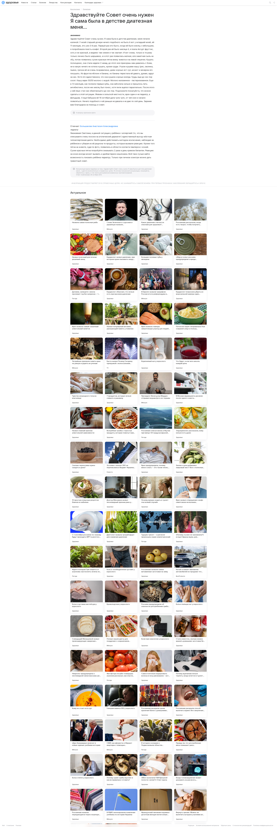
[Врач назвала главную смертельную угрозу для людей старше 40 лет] (156, 319)
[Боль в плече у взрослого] (86, 770)
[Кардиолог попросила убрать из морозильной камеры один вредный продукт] (190, 284)
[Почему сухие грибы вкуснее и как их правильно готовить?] (121, 770)
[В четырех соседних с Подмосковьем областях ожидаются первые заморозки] (156, 735)
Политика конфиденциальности (263, 825)
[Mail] (3, 2)
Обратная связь (226, 825)
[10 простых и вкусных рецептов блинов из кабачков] (86, 492)
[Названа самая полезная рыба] (86, 215)
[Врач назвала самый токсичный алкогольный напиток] (86, 319)
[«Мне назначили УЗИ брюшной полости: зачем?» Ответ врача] (156, 770)
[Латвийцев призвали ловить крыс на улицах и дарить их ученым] (86, 354)
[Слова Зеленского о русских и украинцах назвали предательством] (121, 215)
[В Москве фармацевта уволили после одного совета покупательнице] (190, 388)
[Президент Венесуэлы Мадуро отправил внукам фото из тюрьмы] (156, 388)
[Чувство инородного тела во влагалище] (86, 388)
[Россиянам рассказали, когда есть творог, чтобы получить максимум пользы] (190, 215)
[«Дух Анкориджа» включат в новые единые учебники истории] (86, 735)
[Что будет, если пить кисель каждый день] (190, 354)
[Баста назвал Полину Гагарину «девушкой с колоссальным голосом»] (121, 354)
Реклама (18, 825)
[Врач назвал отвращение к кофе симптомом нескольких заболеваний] (190, 492)
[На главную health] (12, 2)
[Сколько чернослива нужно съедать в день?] (86, 458)
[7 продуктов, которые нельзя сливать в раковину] (121, 388)
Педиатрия (86, 9)
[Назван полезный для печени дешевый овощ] (86, 250)
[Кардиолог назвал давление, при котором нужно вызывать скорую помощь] (121, 250)
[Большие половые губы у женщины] (156, 250)
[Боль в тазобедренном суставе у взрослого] (121, 562)
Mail (3, 825)
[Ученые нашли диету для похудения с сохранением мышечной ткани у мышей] (121, 631)
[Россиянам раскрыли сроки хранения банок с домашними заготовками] (156, 701)
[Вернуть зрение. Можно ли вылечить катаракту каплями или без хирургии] (190, 805)
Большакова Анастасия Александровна (99, 126)
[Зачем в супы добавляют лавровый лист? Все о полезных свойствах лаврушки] (190, 458)
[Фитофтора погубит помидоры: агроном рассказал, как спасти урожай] (121, 666)
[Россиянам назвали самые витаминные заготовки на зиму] (156, 562)
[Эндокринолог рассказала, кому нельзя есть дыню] (190, 423)
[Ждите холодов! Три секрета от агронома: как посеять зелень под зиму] (86, 562)
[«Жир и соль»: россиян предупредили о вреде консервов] (190, 250)
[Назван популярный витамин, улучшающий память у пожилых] (121, 319)
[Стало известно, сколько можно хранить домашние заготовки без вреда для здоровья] (190, 631)
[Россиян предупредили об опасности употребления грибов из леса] (156, 597)
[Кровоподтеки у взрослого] (121, 597)
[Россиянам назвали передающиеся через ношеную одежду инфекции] (86, 805)
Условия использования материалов (207, 825)
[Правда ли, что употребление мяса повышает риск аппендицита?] (190, 735)
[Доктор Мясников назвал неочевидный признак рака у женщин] (121, 492)
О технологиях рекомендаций (242, 825)
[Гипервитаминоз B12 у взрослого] (121, 701)
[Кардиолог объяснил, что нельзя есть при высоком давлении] (121, 284)
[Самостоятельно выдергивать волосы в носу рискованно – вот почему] (156, 666)
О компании (10, 825)
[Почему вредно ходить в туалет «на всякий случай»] (156, 492)
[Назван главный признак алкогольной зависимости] (86, 423)
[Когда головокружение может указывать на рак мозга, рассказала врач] (190, 770)
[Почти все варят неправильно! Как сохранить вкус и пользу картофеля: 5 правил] (190, 319)
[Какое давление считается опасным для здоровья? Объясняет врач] (156, 215)
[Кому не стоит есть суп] (86, 701)
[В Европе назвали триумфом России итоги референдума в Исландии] (156, 284)
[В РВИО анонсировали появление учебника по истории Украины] (121, 805)
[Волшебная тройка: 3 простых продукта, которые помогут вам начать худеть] (121, 423)
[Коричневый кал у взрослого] (156, 354)
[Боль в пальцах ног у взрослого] (190, 597)
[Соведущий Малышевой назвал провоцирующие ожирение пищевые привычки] (86, 631)
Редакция (191, 825)
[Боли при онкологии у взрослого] (156, 631)
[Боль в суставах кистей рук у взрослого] (86, 597)
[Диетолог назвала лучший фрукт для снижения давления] (121, 527)
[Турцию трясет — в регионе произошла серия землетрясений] (156, 527)
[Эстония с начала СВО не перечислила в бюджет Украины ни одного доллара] (121, 458)
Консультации (75, 9)
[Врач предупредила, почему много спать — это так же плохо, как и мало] (156, 458)
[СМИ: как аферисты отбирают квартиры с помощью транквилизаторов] (121, 735)
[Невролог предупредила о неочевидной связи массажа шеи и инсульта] (86, 666)
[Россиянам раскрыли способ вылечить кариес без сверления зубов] (190, 701)
